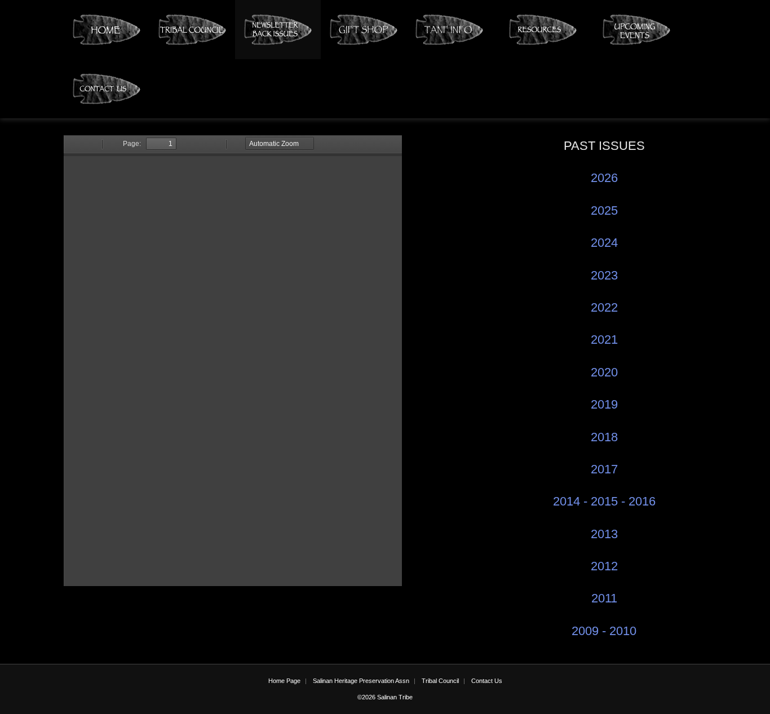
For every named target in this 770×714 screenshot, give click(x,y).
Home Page (284, 680)
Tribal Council (440, 680)
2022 (604, 307)
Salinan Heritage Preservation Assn (361, 680)
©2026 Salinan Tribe (385, 697)
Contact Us (486, 680)
